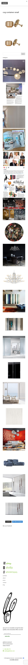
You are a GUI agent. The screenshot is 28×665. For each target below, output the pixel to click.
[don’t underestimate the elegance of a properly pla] (14, 370)
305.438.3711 (7, 649)
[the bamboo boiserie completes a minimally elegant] (14, 508)
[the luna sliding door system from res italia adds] (14, 347)
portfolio (5, 576)
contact (4, 582)
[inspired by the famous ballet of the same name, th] (14, 278)
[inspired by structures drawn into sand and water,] (14, 416)
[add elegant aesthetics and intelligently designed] (14, 301)
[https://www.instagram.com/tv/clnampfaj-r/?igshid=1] (14, 163)
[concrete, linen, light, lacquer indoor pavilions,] (14, 140)
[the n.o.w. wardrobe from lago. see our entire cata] (14, 324)
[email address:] (14, 632)
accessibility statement (14, 659)
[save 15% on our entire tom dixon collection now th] (14, 209)
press (4, 580)
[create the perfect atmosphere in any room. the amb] (14, 393)
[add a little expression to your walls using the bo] (14, 485)
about (4, 578)
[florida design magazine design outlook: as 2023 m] (14, 94)
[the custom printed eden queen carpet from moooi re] (14, 232)
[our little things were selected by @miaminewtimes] (14, 186)
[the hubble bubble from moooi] (14, 71)
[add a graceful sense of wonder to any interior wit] (14, 255)
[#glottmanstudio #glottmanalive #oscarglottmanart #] (14, 117)
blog (4, 585)
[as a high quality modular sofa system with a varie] (14, 439)
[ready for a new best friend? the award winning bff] (14, 462)
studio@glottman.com (9, 651)
